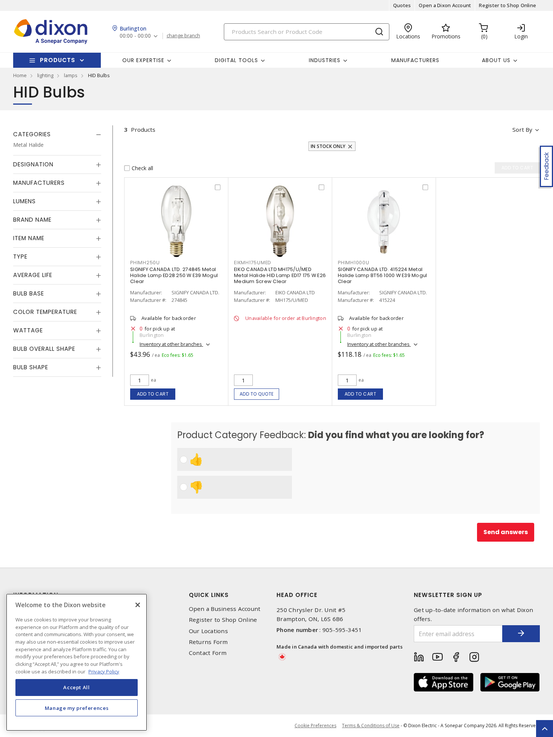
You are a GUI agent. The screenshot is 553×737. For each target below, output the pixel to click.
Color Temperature (45, 312)
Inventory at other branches (171, 344)
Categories (32, 134)
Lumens (24, 202)
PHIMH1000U (353, 262)
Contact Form (208, 652)
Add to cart (153, 394)
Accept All (76, 687)
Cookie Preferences (315, 725)
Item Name (28, 238)
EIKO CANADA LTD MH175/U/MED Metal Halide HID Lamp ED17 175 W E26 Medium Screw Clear (280, 275)
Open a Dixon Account (445, 5)
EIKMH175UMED (252, 262)
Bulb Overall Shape (44, 349)
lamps (70, 75)
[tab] (57, 134)
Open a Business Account (225, 608)
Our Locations (208, 631)
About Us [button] (496, 60)
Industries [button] (324, 60)
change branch (183, 36)
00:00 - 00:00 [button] (135, 36)
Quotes (402, 5)
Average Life (32, 275)
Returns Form (208, 642)
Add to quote (257, 394)
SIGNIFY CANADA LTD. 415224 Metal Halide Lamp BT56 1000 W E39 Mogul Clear (382, 275)
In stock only (328, 146)
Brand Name (32, 220)
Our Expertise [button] (143, 60)
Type (20, 257)
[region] (76, 662)
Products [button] (57, 60)
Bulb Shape (30, 368)
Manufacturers (415, 60)
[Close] (137, 605)
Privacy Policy (103, 671)
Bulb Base (28, 294)
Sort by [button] (522, 129)
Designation (33, 165)
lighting (45, 75)
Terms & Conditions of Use (371, 725)
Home (20, 75)
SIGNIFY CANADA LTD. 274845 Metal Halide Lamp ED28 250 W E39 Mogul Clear (174, 275)
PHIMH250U (145, 262)
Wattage (28, 331)
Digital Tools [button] (236, 60)
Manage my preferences (77, 707)
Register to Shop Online (507, 5)
